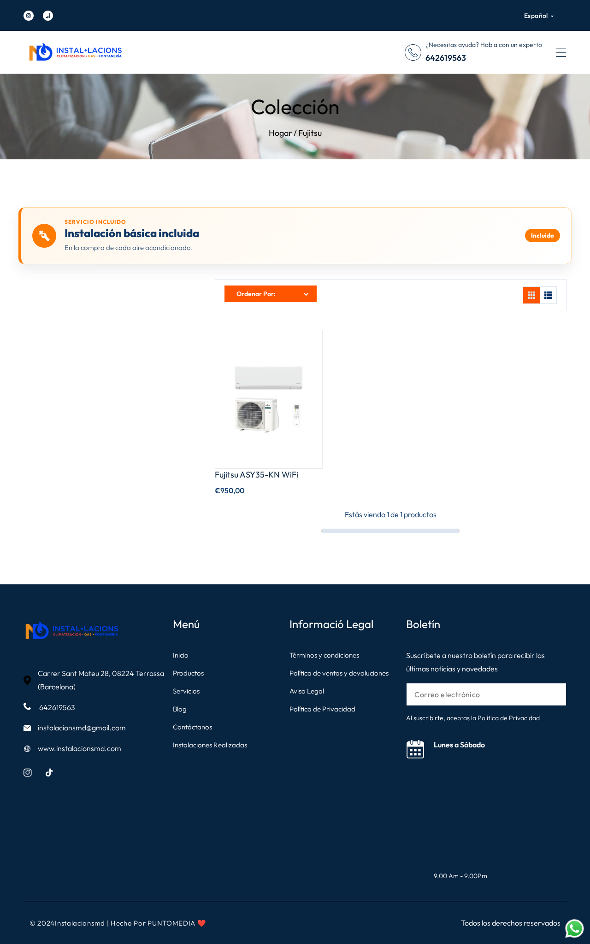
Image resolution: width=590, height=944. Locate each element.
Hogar (280, 133)
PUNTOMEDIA (172, 923)
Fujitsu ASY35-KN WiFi (256, 474)
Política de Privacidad (322, 709)
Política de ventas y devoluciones (339, 673)
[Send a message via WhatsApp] (574, 928)
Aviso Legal (306, 691)
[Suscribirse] (552, 695)
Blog (180, 709)
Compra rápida (269, 425)
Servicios (186, 691)
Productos (188, 673)
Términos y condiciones (324, 655)
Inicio (181, 655)
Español (536, 16)
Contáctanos (192, 727)
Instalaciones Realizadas (210, 744)
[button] (561, 52)
